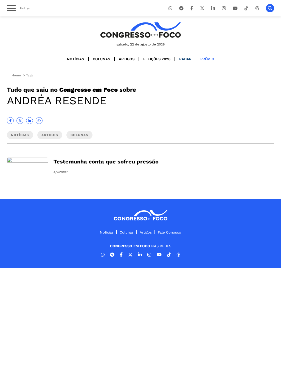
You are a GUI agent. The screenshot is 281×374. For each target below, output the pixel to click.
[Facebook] (191, 8)
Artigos (126, 59)
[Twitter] (202, 8)
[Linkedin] (213, 8)
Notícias (75, 59)
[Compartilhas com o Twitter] (19, 120)
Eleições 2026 (156, 59)
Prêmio (207, 59)
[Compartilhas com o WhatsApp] (39, 120)
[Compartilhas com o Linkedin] (29, 120)
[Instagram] (224, 8)
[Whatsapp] (170, 8)
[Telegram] (181, 8)
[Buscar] (270, 8)
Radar (185, 59)
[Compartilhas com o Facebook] (10, 120)
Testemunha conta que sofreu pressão (106, 161)
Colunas (101, 59)
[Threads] (257, 8)
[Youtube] (235, 8)
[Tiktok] (246, 8)
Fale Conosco (169, 232)
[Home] (140, 30)
